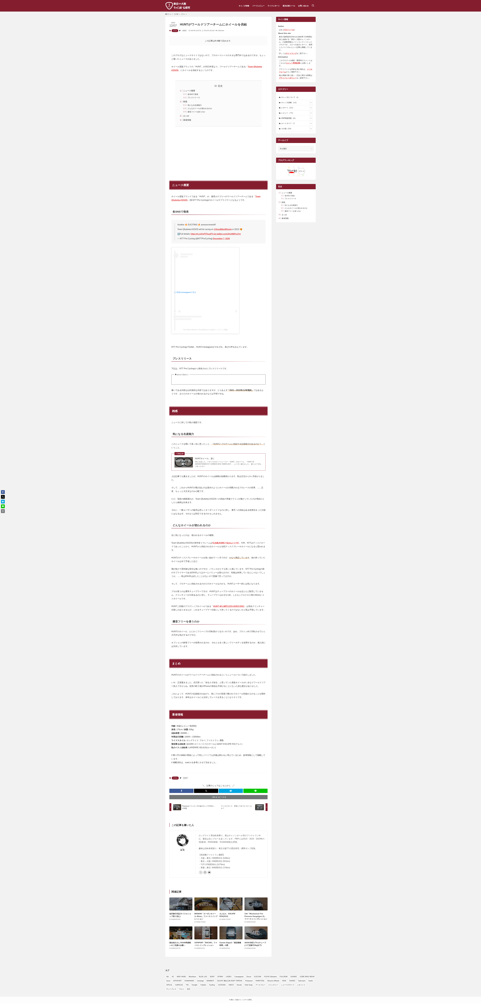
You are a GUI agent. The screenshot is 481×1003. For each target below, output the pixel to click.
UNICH (231, 985)
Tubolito (203, 985)
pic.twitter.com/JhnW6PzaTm (227, 234)
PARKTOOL (260, 981)
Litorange (200, 981)
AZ (173, 977)
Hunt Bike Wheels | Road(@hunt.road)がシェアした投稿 (205, 330)
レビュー (287, 113)
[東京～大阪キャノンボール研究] (177, 6)
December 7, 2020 (221, 238)
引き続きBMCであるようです (225, 543)
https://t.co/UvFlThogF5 (202, 234)
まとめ (186, 116)
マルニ (181, 989)
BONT (212, 977)
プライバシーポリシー (287, 78)
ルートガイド (288, 123)
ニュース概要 (189, 91)
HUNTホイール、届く (205, 458)
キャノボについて (289, 97)
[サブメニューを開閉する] (311, 102)
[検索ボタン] (313, 6)
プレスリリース (194, 98)
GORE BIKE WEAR (307, 977)
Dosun (249, 977)
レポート (287, 108)
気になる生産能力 (195, 105)
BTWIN (220, 977)
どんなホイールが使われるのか (200, 108)
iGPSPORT (177, 981)
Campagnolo (239, 977)
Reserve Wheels (273, 981)
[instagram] (205, 872)
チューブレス (171, 989)
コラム (175, 30)
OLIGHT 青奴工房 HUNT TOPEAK (229, 981)
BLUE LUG (203, 977)
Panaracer (249, 981)
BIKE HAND (181, 977)
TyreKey (212, 985)
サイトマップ (291, 53)
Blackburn (192, 977)
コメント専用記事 (293, 63)
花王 (188, 989)
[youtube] (209, 872)
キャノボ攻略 (288, 103)
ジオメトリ (301, 985)
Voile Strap (249, 985)
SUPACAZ (179, 985)
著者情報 (187, 120)
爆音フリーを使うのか (196, 112)
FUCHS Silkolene (270, 977)
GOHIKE (293, 977)
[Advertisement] (218, 152)
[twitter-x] (200, 872)
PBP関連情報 (288, 118)
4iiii (167, 977)
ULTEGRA (222, 985)
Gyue (168, 981)
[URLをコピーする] (3, 511)
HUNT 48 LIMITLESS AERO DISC (228, 606)
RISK (284, 981)
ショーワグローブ (287, 985)
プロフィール (288, 30)
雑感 (185, 102)
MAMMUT (210, 981)
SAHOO (292, 981)
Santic (310, 981)
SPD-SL (169, 985)
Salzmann (301, 981)
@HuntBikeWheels (223, 229)
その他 (286, 129)
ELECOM (257, 977)
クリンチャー (273, 985)
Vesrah (239, 985)
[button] (181, 791)
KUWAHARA (189, 981)
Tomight (194, 985)
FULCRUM (283, 977)
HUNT (184, 30)
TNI (187, 985)
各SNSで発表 (193, 94)
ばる (182, 849)
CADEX (228, 977)
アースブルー (260, 985)
